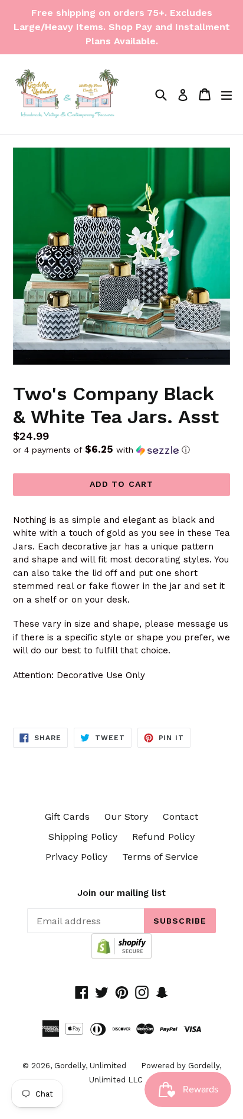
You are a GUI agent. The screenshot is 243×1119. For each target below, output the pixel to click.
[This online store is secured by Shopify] (121, 955)
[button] (121, 450)
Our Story (126, 816)
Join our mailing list (121, 893)
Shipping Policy (82, 836)
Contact (180, 816)
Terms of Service (160, 856)
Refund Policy (163, 836)
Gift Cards (67, 816)
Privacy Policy (76, 856)
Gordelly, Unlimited (90, 1065)
